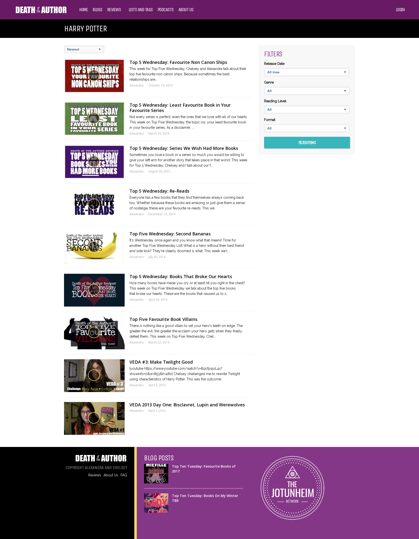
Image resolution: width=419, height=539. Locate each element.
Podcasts (166, 9)
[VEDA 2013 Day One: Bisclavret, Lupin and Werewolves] (94, 418)
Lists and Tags (141, 9)
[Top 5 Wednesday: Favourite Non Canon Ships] (94, 76)
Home (83, 9)
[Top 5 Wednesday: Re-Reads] (94, 204)
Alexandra (136, 85)
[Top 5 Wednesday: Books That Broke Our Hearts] (94, 290)
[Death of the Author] (41, 12)
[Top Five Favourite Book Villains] (94, 333)
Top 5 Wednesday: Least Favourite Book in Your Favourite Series (180, 107)
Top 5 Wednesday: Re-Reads (159, 191)
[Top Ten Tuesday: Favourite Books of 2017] (156, 473)
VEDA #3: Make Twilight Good (161, 362)
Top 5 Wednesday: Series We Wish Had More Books (183, 148)
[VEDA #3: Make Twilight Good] (94, 375)
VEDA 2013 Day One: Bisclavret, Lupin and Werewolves (187, 405)
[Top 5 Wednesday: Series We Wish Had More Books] (94, 161)
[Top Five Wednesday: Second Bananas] (94, 247)
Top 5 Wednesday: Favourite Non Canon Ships (178, 62)
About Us (185, 9)
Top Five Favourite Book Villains (163, 319)
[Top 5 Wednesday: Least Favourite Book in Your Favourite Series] (94, 118)
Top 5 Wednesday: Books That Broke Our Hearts (180, 276)
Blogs (97, 9)
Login (400, 9)
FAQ (124, 475)
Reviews (114, 9)
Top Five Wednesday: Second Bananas (170, 234)
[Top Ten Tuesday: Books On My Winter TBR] (156, 503)
